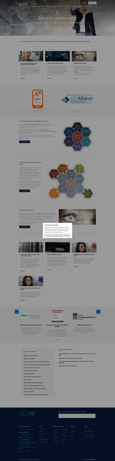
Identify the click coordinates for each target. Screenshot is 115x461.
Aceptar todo (66, 235)
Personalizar (48, 235)
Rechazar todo (57, 235)
